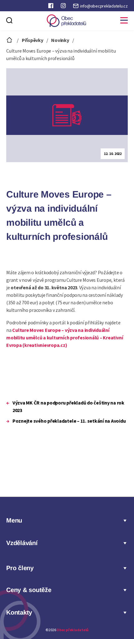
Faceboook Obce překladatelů (51, 7)
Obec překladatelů (72, 629)
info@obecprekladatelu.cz (104, 6)
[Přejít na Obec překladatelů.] (10, 40)
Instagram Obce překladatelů (64, 7)
